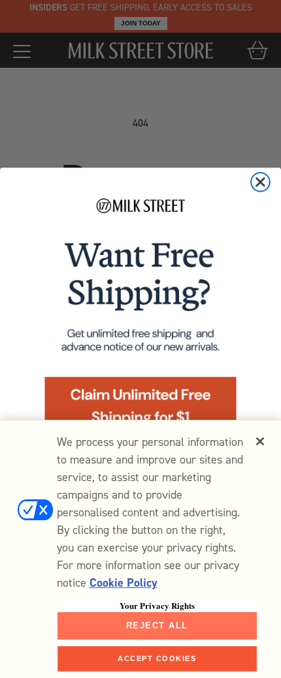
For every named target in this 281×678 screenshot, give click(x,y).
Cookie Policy (123, 583)
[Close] (260, 441)
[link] (140, 320)
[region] (140, 549)
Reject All (157, 625)
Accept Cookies (157, 658)
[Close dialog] (260, 182)
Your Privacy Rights (157, 605)
